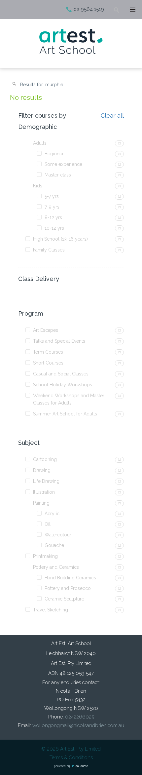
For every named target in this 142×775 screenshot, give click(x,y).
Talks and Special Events (59, 341)
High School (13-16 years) (60, 239)
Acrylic (52, 513)
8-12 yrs (53, 217)
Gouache (54, 545)
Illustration (44, 492)
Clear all (112, 115)
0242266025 (79, 717)
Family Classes (49, 249)
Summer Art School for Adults (65, 413)
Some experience (63, 164)
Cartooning (45, 459)
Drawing (42, 470)
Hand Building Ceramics (70, 577)
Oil (48, 524)
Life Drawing (46, 481)
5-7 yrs (52, 196)
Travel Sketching (50, 609)
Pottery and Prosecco (68, 588)
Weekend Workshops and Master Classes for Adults (68, 399)
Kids (37, 185)
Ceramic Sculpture (64, 598)
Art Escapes (45, 330)
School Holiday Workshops (62, 384)
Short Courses (48, 363)
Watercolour (58, 534)
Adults (40, 143)
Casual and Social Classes (61, 373)
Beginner (54, 153)
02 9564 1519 (89, 9)
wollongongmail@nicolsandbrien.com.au (78, 725)
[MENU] (132, 10)
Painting (41, 503)
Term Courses (48, 352)
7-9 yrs (52, 207)
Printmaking (45, 556)
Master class (58, 174)
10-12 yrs (54, 228)
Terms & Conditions (71, 757)
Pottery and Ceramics (56, 567)
